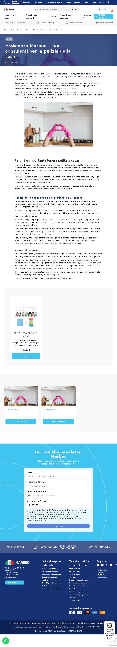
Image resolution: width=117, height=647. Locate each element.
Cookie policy (75, 574)
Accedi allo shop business (18, 2)
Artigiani (38, 2)
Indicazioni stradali (14, 582)
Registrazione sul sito (78, 583)
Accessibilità (74, 601)
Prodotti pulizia (48, 565)
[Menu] (113, 622)
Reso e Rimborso (49, 568)
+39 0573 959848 (71, 546)
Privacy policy (74, 571)
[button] (5, 640)
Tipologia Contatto (37, 482)
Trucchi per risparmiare (51, 583)
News (12, 30)
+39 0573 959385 (12, 575)
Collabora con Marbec (101, 2)
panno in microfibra (47, 222)
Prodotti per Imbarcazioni (65, 16)
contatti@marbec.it (11, 577)
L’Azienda (26, 2)
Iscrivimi (58, 526)
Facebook (77, 268)
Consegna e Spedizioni (51, 574)
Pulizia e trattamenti (54, 2)
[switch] (109, 638)
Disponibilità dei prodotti (79, 580)
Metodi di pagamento (51, 571)
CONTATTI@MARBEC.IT (101, 546)
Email (30, 472)
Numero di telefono (37, 491)
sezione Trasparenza (101, 623)
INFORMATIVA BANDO (98, 627)
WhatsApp (19, 268)
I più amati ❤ (87, 16)
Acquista (26, 356)
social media (70, 88)
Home (6, 30)
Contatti (72, 577)
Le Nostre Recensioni (76, 22)
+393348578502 (48, 546)
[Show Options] (88, 486)
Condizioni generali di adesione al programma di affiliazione (80, 595)
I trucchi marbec (73, 2)
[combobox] (58, 486)
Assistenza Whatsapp (47, 22)
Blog (86, 2)
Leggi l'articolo (21, 421)
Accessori (52, 16)
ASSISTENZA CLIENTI (17, 546)
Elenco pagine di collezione (53, 589)
